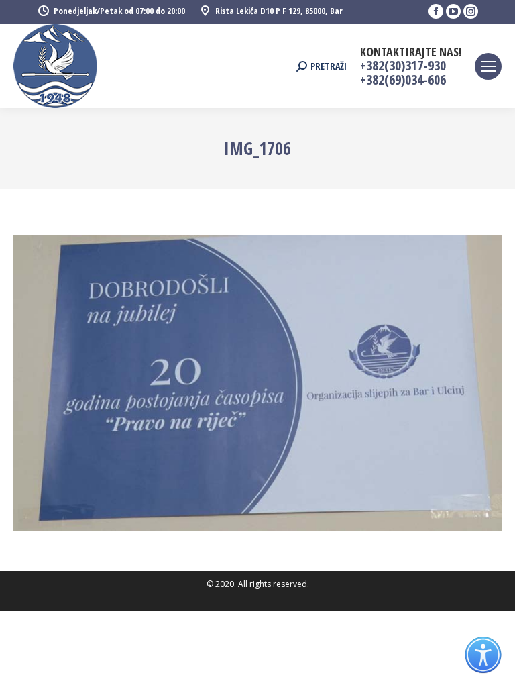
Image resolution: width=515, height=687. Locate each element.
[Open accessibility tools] (483, 655)
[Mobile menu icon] (488, 66)
